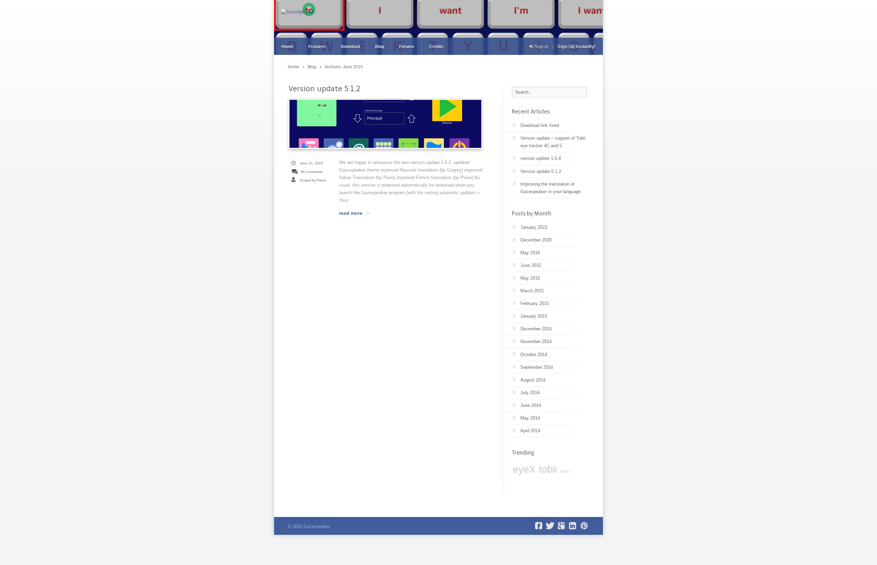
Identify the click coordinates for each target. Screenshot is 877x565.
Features (317, 46)
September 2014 (536, 367)
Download (350, 46)
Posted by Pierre (313, 180)
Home (287, 46)
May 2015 (530, 278)
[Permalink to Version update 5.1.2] (385, 124)
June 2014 (530, 405)
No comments (311, 172)
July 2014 (530, 392)
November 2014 (536, 341)
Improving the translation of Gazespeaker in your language (550, 187)
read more (350, 213)
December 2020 (536, 240)
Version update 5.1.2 (324, 88)
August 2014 (532, 379)
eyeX (524, 469)
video (564, 471)
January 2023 (533, 227)
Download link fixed (539, 125)
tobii (548, 469)
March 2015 (532, 290)
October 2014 (533, 354)
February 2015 (534, 303)
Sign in (540, 46)
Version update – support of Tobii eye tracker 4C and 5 (552, 142)
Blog (379, 46)
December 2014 (536, 328)
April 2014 (530, 430)
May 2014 (530, 418)
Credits (436, 46)
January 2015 (533, 316)
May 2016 (530, 252)
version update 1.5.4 (540, 158)
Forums (406, 46)
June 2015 (530, 265)
